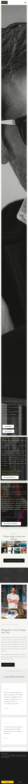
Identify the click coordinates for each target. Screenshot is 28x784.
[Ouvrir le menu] (25, 2)
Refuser (20, 782)
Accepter (7, 782)
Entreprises (8, 426)
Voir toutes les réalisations (14, 560)
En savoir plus (8, 664)
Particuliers (8, 431)
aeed (4, 2)
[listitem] (4, 544)
